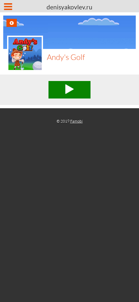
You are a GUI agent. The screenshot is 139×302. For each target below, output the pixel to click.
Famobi (76, 121)
